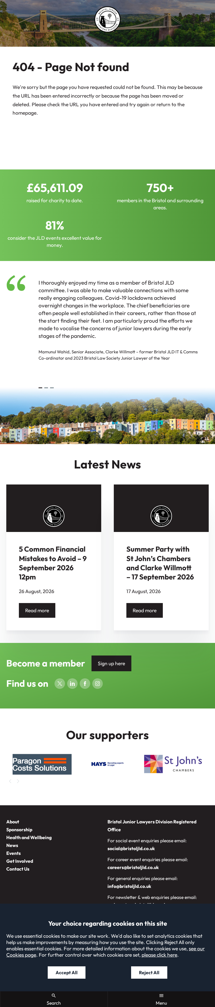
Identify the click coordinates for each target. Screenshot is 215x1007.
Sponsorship (19, 830)
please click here (159, 955)
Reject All (149, 972)
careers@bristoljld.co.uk (133, 867)
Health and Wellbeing (29, 837)
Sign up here (111, 663)
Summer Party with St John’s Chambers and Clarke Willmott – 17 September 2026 (160, 563)
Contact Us (17, 869)
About (12, 822)
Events (13, 853)
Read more (37, 610)
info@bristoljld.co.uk (129, 886)
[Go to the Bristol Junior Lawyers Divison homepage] (107, 19)
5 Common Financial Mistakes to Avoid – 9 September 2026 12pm (53, 563)
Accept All (67, 972)
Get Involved (19, 861)
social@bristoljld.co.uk (131, 848)
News (12, 845)
